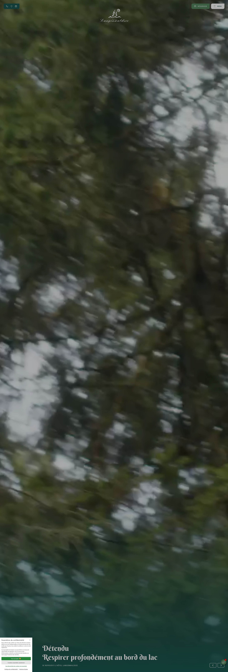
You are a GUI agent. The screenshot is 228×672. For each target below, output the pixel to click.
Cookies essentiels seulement (16, 662)
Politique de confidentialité (11, 669)
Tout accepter (15, 658)
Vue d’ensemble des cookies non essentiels (16, 666)
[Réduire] (29, 640)
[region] (16, 649)
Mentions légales (23, 669)
